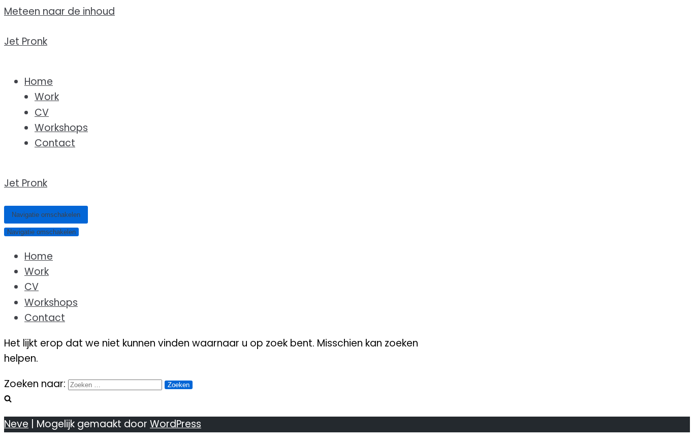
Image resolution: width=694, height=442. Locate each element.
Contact (55, 143)
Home (38, 81)
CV (42, 112)
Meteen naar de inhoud (59, 11)
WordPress (175, 424)
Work (47, 97)
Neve (16, 424)
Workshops (61, 128)
